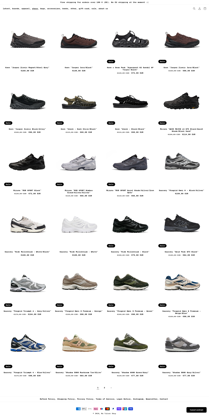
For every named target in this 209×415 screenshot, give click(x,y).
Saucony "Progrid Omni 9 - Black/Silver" (181, 190)
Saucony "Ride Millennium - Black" (130, 252)
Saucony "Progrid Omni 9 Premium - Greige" (79, 311)
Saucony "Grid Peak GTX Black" (181, 252)
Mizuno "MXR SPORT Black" (27, 190)
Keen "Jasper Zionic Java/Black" (182, 68)
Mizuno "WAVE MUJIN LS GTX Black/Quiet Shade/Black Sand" (181, 130)
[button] (16, 9)
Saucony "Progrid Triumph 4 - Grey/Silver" (27, 311)
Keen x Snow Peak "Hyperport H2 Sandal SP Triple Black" (130, 69)
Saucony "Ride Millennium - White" (79, 252)
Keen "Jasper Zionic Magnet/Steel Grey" (27, 68)
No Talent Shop (108, 413)
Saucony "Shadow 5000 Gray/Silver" (181, 372)
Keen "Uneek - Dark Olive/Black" (79, 129)
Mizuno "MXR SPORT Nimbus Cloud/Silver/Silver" (79, 191)
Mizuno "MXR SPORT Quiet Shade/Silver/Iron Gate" (130, 191)
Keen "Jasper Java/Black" (79, 68)
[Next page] (111, 387)
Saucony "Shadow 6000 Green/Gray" (130, 372)
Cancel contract (196, 410)
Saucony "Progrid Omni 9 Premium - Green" (130, 311)
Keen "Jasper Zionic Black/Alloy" (27, 129)
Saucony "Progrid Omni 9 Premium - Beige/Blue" (181, 312)
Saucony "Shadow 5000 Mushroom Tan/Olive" (79, 372)
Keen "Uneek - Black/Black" (130, 129)
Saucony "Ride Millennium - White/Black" (27, 252)
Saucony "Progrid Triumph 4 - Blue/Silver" (27, 372)
